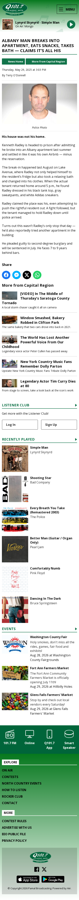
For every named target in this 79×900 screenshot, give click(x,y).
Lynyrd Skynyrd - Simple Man (37, 23)
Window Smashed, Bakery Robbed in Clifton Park (42, 320)
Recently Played (18, 440)
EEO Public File (14, 834)
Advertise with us (17, 827)
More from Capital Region (48, 61)
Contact (9, 803)
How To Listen (14, 790)
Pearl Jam (37, 547)
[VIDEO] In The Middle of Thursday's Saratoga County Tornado (35, 298)
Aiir (69, 888)
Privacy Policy (14, 841)
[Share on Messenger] (16, 275)
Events (9, 629)
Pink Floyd (37, 573)
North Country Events (21, 783)
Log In (11, 425)
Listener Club (15, 405)
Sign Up (51, 425)
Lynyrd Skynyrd (41, 452)
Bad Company (40, 482)
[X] (44, 870)
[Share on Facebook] (6, 275)
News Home (15, 61)
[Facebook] (36, 870)
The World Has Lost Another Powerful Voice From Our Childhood (35, 342)
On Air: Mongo (24, 26)
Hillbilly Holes (62, 686)
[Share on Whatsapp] (37, 275)
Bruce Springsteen (43, 603)
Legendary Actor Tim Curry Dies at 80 (48, 383)
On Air (7, 770)
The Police (37, 517)
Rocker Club (12, 796)
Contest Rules (14, 821)
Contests (10, 777)
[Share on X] (27, 275)
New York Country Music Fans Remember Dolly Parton (46, 364)
